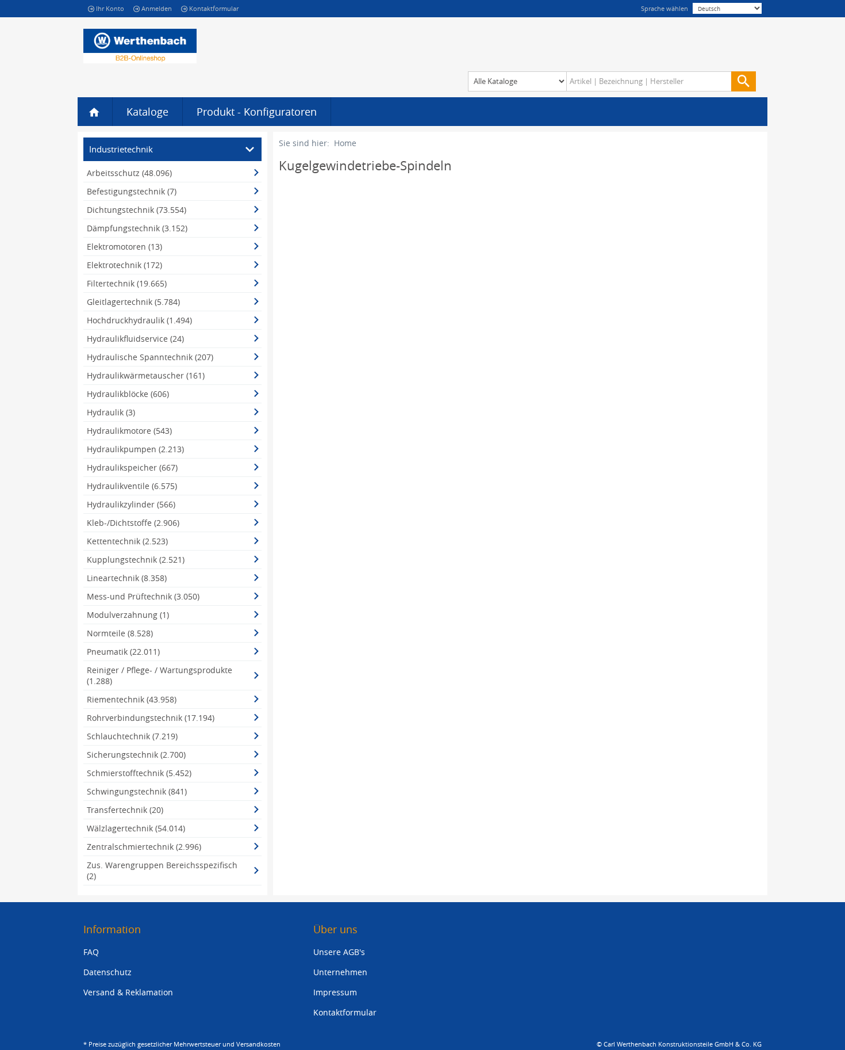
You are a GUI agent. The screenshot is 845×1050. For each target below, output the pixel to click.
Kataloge (147, 112)
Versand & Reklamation (128, 992)
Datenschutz (107, 972)
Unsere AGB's (339, 951)
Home (345, 143)
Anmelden (156, 8)
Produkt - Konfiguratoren (257, 112)
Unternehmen (340, 972)
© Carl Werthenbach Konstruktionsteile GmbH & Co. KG (679, 1044)
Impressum (335, 992)
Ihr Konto (110, 8)
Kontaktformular (214, 8)
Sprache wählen (664, 8)
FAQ (91, 951)
